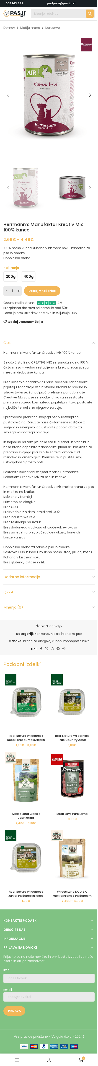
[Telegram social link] (58, 649)
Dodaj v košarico (42, 291)
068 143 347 (14, 3)
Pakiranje (11, 267)
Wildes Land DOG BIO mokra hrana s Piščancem (72, 894)
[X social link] (47, 649)
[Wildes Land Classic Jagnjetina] (25, 780)
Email (7, 990)
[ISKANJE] (90, 14)
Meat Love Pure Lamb (72, 814)
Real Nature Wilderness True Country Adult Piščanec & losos (72, 740)
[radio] (10, 276)
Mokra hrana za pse (66, 633)
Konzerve (52, 27)
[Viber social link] (64, 649)
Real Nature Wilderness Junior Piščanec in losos (26, 894)
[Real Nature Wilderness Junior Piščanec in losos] (25, 858)
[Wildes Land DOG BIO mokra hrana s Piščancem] (72, 858)
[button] (8, 95)
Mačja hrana (30, 27)
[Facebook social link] (41, 649)
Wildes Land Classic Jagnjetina (25, 816)
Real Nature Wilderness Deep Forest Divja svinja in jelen (26, 740)
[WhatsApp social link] (52, 649)
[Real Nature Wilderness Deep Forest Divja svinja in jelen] (25, 702)
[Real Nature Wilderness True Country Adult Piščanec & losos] (72, 702)
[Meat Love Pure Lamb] (72, 780)
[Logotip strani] (14, 13)
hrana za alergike (36, 641)
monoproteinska (76, 641)
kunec (57, 641)
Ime (6, 970)
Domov (9, 27)
